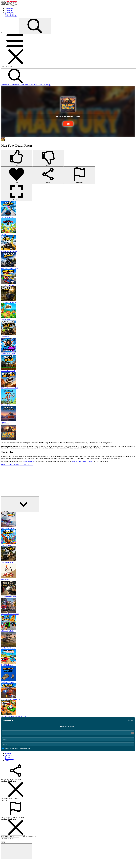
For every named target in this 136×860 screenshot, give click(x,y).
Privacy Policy (9, 759)
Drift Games (25, 85)
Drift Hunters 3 (16, 85)
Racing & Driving (28, 461)
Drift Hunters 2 (6, 85)
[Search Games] (35, 26)
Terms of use (9, 760)
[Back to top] (16, 851)
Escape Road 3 (34, 85)
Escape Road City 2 (45, 85)
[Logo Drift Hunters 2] (9, 5)
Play (68, 124)
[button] (16, 48)
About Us (8, 753)
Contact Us (8, 755)
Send (3, 842)
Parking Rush (76, 461)
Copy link (4, 800)
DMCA (7, 757)
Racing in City (87, 461)
